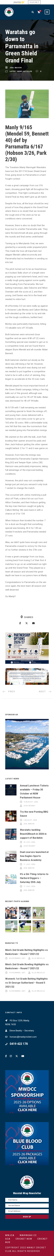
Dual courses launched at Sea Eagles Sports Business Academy (34, 856)
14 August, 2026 (31, 802)
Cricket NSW (24, 1239)
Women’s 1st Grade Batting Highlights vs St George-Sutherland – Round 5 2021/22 (26, 982)
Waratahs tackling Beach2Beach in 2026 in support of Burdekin (33, 833)
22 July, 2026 (29, 842)
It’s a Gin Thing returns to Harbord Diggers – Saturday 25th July (34, 878)
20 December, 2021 (17, 958)
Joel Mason (16, 68)
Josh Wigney (29, 806)
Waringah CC (28, 1235)
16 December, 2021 (17, 991)
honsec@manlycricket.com (23, 1036)
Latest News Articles (21, 72)
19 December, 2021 (17, 973)
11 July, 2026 (29, 864)
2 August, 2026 (30, 820)
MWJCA (9, 1235)
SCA (7, 1239)
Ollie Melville (38, 958)
